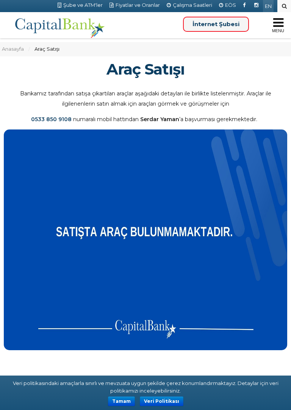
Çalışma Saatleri (192, 5)
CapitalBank (60, 28)
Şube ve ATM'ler (83, 5)
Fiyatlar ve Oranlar (138, 5)
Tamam (121, 401)
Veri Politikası (161, 401)
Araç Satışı (145, 69)
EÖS (230, 5)
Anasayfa (13, 49)
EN (268, 6)
